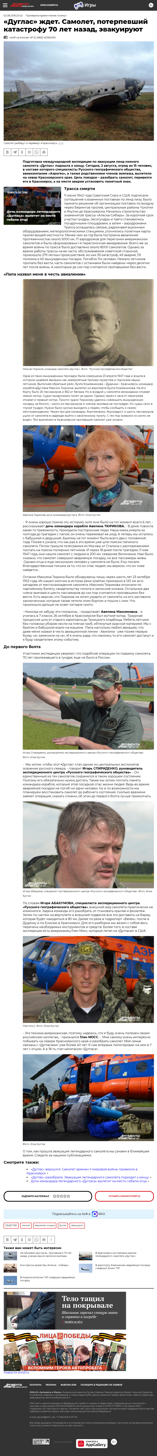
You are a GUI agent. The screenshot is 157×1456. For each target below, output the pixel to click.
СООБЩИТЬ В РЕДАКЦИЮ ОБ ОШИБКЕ (101, 1385)
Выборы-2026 (68, 1385)
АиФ (61, 143)
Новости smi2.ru (16, 1372)
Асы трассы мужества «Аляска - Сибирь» (44, 1265)
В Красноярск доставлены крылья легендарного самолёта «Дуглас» (115, 1254)
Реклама (51, 1385)
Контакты (35, 1385)
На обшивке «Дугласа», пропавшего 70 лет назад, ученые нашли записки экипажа (46, 1254)
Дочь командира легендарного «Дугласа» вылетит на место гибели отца (89, 1181)
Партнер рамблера (63, 1442)
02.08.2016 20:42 (13, 15)
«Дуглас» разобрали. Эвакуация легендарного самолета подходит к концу (90, 1177)
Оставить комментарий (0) (124, 1196)
